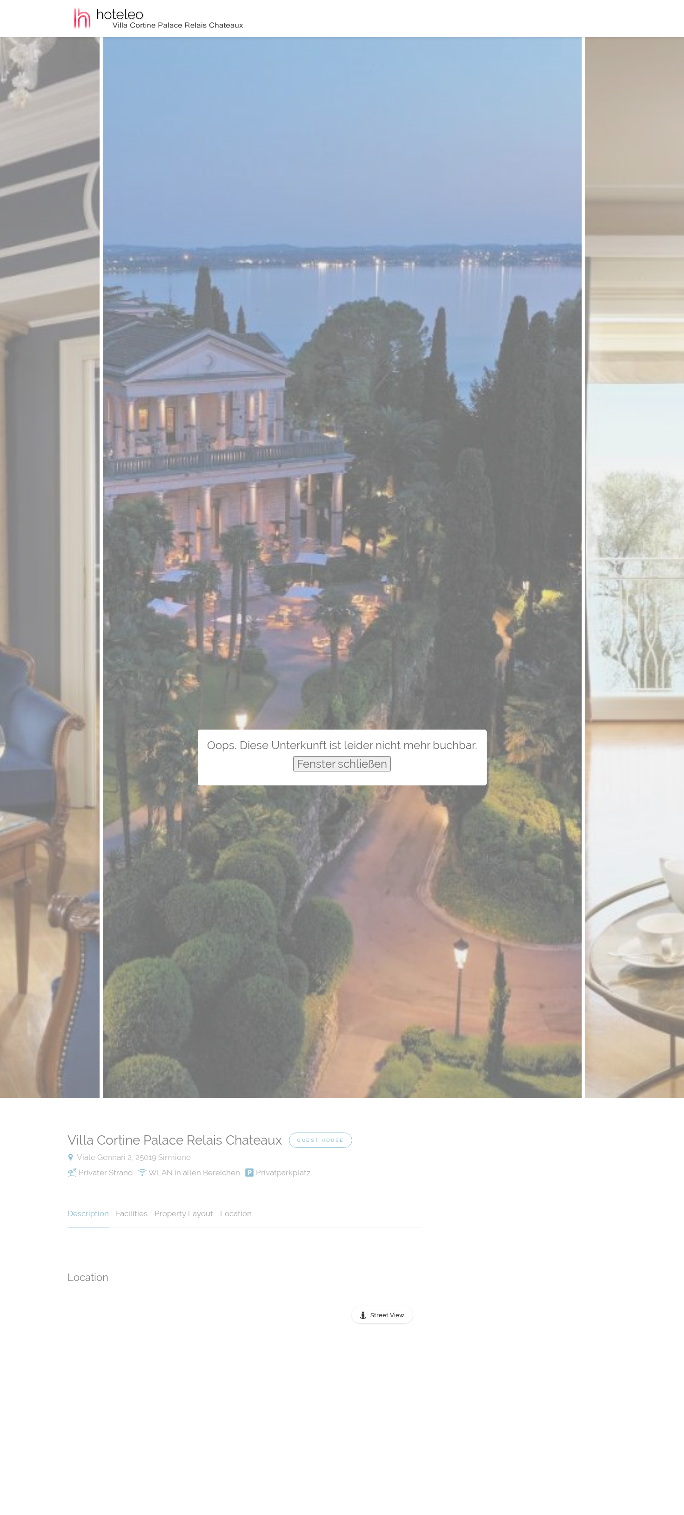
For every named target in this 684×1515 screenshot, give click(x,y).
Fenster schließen (342, 764)
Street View (387, 1315)
